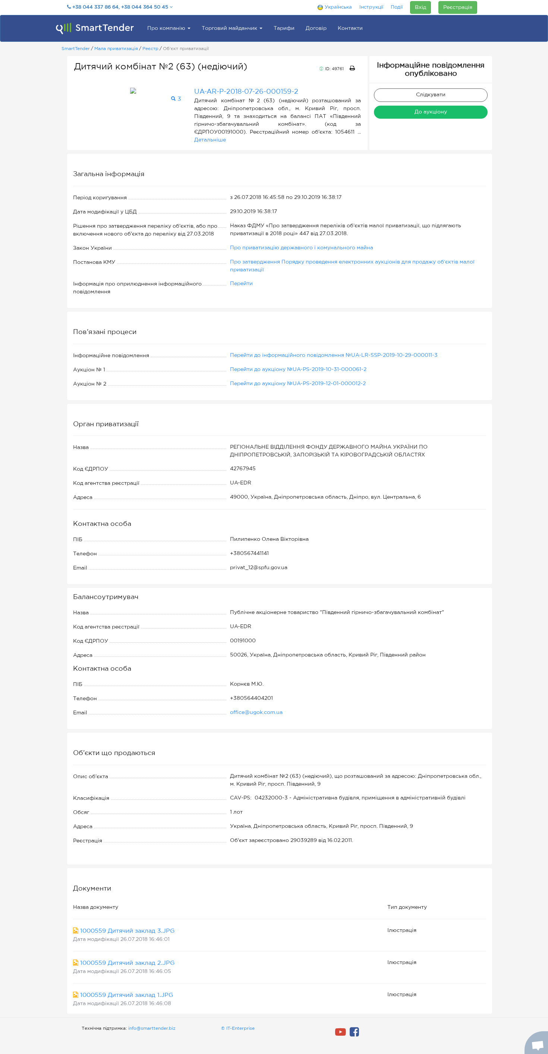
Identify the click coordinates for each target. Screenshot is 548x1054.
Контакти (350, 28)
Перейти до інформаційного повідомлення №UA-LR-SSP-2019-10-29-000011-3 (334, 355)
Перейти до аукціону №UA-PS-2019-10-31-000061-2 (298, 369)
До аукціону (431, 112)
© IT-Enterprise (238, 1028)
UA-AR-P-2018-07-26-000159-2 (246, 92)
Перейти (241, 283)
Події (397, 7)
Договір (316, 28)
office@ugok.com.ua (256, 712)
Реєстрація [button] (457, 7)
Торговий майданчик (230, 28)
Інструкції (371, 7)
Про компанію (167, 28)
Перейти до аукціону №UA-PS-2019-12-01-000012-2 (298, 383)
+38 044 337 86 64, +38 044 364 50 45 (120, 7)
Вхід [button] (420, 7)
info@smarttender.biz (152, 1028)
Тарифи (284, 28)
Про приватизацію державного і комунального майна (301, 248)
